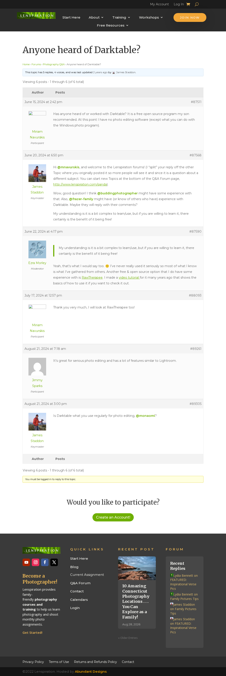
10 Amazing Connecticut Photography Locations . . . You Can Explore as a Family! (135, 601)
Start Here (71, 17)
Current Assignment (87, 575)
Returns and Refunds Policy (95, 661)
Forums (36, 64)
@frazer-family (81, 199)
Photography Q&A (54, 64)
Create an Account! (113, 517)
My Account (159, 5)
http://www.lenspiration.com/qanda (80, 184)
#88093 (195, 295)
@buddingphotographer (117, 193)
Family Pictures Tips (184, 599)
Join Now (190, 17)
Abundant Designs (91, 671)
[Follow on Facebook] (45, 562)
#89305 (196, 404)
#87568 (196, 155)
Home (26, 64)
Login (75, 608)
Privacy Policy (33, 661)
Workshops (149, 17)
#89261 (196, 349)
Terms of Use (59, 661)
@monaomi (145, 416)
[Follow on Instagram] (35, 562)
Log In (179, 5)
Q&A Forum (80, 583)
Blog (74, 567)
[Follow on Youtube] (26, 562)
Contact (77, 591)
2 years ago (100, 72)
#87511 (196, 102)
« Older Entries (128, 638)
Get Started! (32, 632)
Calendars (79, 599)
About (94, 17)
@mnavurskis (68, 167)
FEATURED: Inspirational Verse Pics (183, 584)
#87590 (195, 232)
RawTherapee (92, 278)
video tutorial (129, 278)
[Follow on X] (54, 562)
